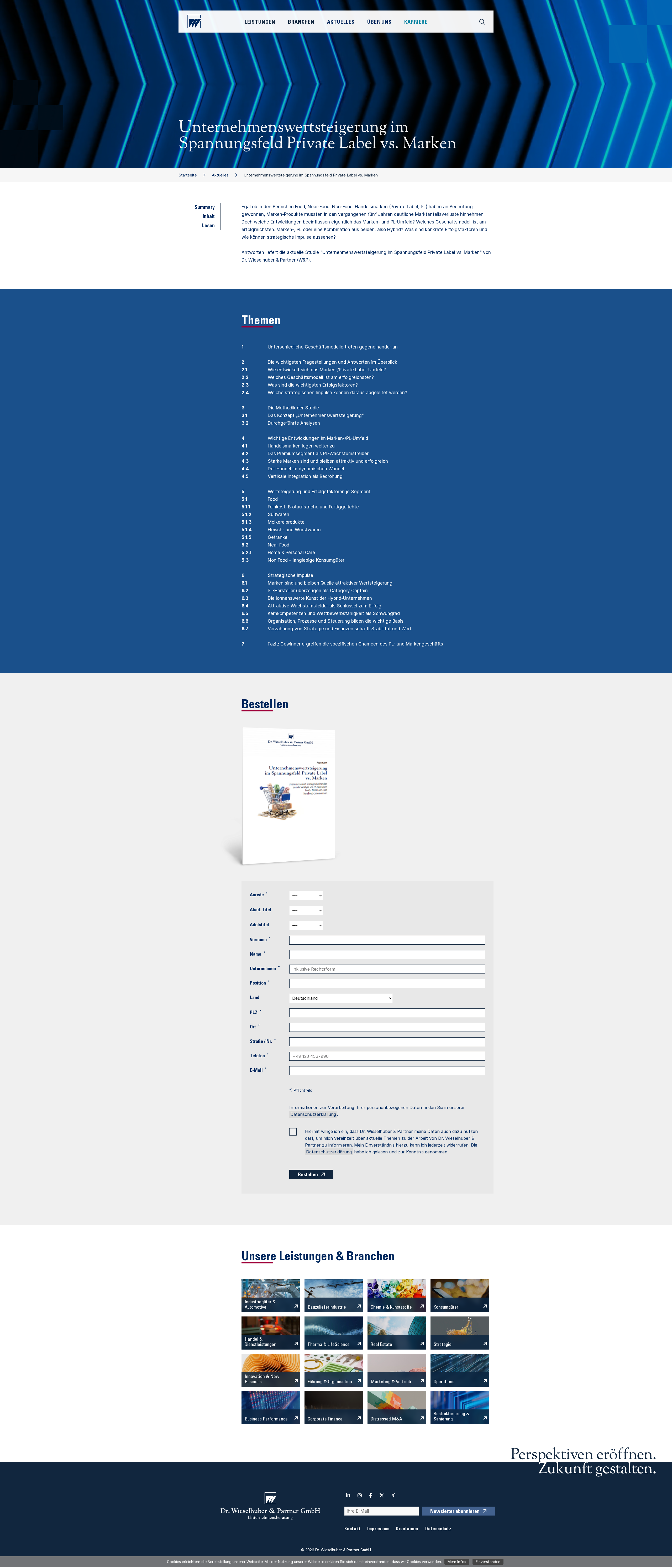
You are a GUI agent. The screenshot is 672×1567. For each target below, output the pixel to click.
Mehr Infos (457, 1561)
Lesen (208, 226)
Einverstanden (488, 1561)
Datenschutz (438, 1529)
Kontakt (352, 1529)
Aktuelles (220, 175)
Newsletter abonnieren (455, 1511)
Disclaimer (407, 1529)
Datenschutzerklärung (313, 1114)
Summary (205, 207)
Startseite (187, 175)
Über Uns (379, 22)
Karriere (416, 22)
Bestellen (308, 1175)
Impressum (378, 1529)
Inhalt (209, 217)
